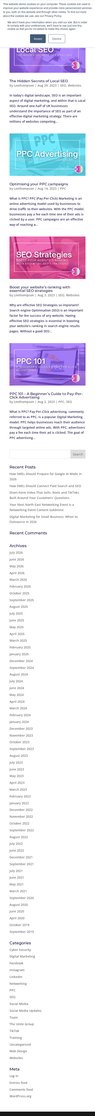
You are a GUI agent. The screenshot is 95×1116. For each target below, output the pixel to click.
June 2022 (17, 850)
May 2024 (17, 695)
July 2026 (16, 552)
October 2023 (19, 742)
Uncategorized (20, 1044)
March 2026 (18, 579)
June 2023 (17, 769)
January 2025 (19, 654)
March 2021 (18, 891)
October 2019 (19, 925)
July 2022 (16, 843)
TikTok (14, 1031)
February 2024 (20, 715)
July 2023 (16, 762)
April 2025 (17, 634)
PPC (63, 188)
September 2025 (22, 600)
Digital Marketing (22, 956)
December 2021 (21, 857)
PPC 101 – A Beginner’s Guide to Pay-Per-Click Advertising (46, 395)
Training (16, 1038)
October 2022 (19, 823)
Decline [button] (56, 38)
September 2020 (22, 898)
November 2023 (21, 735)
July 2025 (16, 613)
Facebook (16, 963)
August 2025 (19, 606)
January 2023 (19, 803)
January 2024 (19, 722)
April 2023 (17, 783)
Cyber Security (20, 950)
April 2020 (17, 918)
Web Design (18, 1051)
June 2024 (17, 688)
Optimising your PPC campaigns (39, 184)
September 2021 (22, 864)
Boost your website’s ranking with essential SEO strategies (40, 289)
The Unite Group (22, 1024)
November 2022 (21, 816)
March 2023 (18, 789)
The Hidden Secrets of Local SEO (39, 81)
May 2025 (17, 627)
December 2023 (21, 728)
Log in (14, 1076)
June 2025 (17, 620)
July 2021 (16, 871)
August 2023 (19, 756)
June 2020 (17, 911)
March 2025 (18, 640)
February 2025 (20, 647)
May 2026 (17, 566)
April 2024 (17, 701)
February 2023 (20, 796)
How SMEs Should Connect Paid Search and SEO (45, 486)
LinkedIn (16, 977)
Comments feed (21, 1089)
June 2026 (17, 559)
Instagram (17, 970)
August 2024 (19, 674)
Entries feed (18, 1083)
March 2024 (18, 708)
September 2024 (22, 668)
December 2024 (21, 661)
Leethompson (24, 85)
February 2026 (20, 586)
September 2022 (22, 830)
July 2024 (16, 681)
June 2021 (17, 877)
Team (14, 1017)
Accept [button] (38, 38)
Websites (74, 85)
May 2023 (17, 776)
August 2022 (19, 837)
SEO (63, 85)
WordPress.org (20, 1096)
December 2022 (21, 810)
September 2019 (22, 932)
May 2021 (17, 884)
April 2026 (17, 573)
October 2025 (19, 593)
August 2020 (19, 905)
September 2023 (22, 749)
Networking (18, 983)
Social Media (19, 1004)
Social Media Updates (26, 1011)
